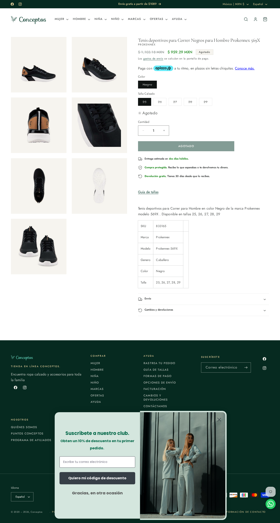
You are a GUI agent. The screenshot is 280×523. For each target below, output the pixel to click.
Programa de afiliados (31, 440)
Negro (150, 85)
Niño (95, 383)
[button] (61, 19)
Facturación (155, 389)
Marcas (97, 389)
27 (177, 102)
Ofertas (97, 395)
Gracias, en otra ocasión (97, 493)
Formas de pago (158, 376)
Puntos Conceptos (27, 433)
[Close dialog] (219, 419)
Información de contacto (244, 512)
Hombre (97, 370)
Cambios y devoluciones (156, 397)
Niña (95, 376)
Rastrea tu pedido (159, 363)
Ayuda (96, 402)
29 (208, 102)
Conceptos (36, 512)
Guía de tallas (148, 192)
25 (147, 102)
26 (162, 102)
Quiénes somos (24, 427)
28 (192, 102)
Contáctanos (155, 406)
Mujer (95, 363)
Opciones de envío (160, 383)
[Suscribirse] (246, 367)
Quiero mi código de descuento (97, 478)
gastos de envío (153, 59)
